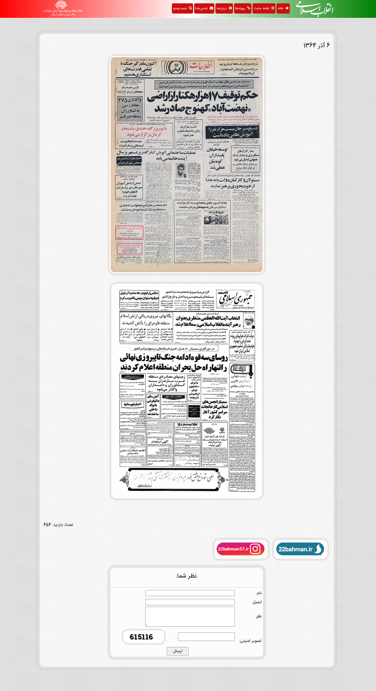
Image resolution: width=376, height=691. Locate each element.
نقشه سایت (262, 8)
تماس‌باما (202, 8)
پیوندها (241, 8)
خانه (281, 8)
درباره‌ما (223, 8)
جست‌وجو (181, 8)
